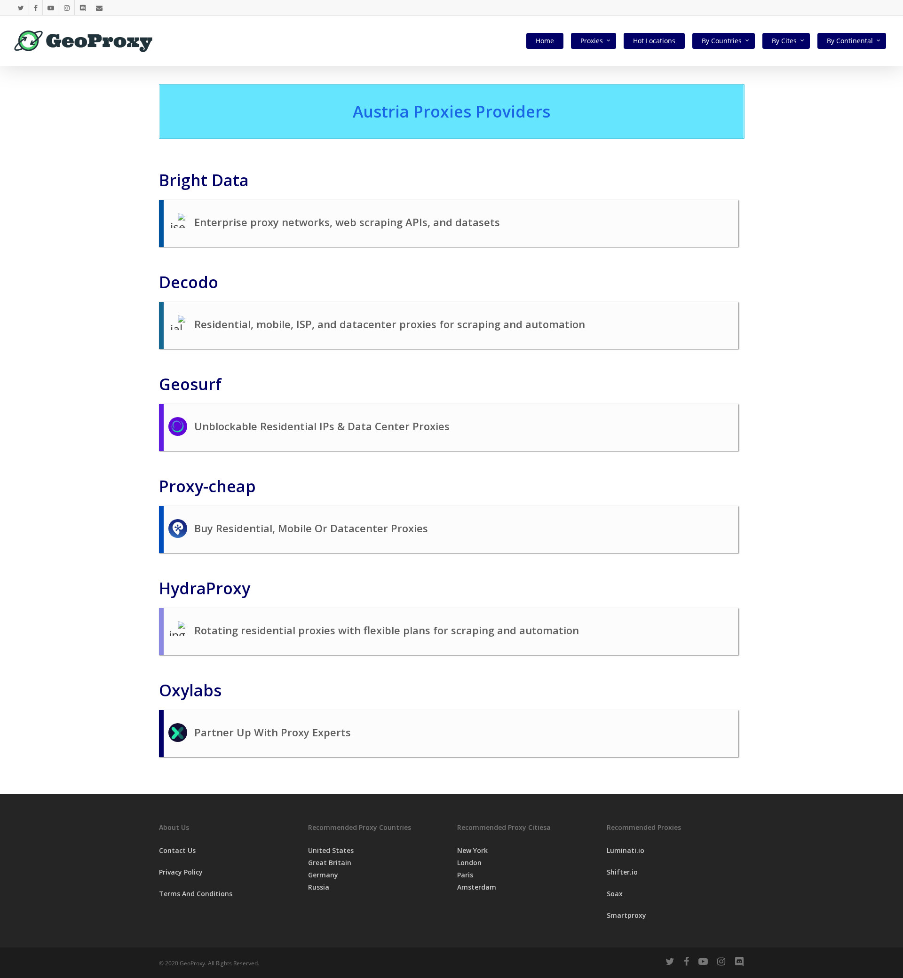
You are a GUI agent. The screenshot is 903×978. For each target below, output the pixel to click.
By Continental (850, 40)
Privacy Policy (181, 872)
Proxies (591, 40)
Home (545, 40)
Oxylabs (190, 690)
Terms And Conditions (195, 893)
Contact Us (177, 850)
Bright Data (204, 180)
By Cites (784, 40)
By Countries (722, 40)
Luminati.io (625, 850)
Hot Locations (654, 40)
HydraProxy (204, 588)
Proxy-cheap (207, 486)
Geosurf (190, 384)
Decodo (188, 282)
